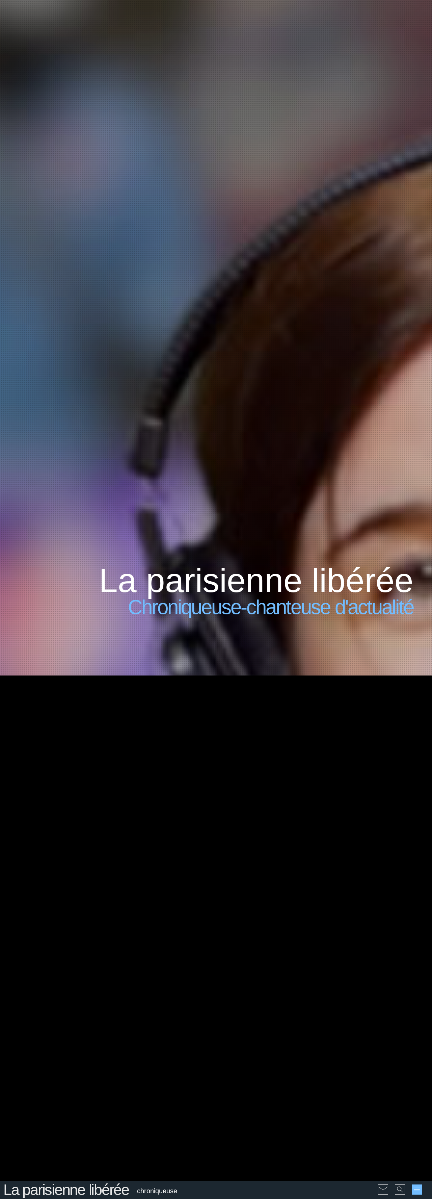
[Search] (400, 1185)
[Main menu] (417, 1189)
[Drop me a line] (383, 1185)
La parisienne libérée (66, 1189)
